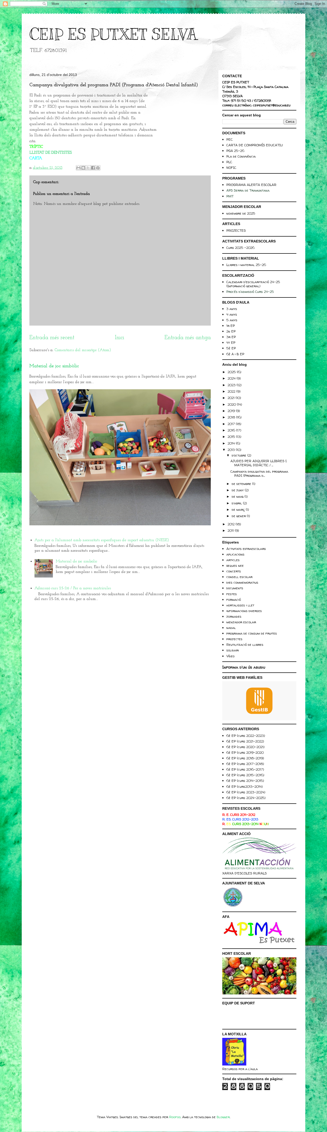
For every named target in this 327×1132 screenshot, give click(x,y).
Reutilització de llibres (244, 644)
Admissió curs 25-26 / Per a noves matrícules (72, 588)
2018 (232, 417)
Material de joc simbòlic (54, 366)
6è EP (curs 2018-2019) (245, 758)
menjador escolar (241, 622)
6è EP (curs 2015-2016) (245, 775)
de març (239, 509)
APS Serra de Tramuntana (248, 190)
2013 (232, 449)
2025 (232, 372)
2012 (232, 524)
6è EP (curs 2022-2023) (245, 735)
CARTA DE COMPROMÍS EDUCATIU (254, 145)
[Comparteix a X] (88, 167)
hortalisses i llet (240, 605)
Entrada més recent (51, 338)
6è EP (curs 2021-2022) (245, 741)
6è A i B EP (235, 354)
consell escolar (239, 576)
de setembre (242, 483)
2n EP (231, 331)
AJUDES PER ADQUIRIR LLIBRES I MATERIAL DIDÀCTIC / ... (258, 463)
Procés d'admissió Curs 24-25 (250, 291)
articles (233, 560)
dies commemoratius (242, 582)
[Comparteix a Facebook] (93, 167)
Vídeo (230, 656)
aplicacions (235, 554)
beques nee (235, 565)
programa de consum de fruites (251, 633)
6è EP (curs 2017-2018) (245, 763)
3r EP (231, 337)
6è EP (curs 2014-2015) (245, 780)
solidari (232, 650)
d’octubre (239, 455)
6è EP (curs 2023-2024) (245, 792)
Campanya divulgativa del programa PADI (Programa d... (259, 473)
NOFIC (231, 167)
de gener (239, 516)
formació (233, 599)
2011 (231, 530)
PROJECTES (236, 230)
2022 (232, 391)
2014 (232, 443)
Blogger (223, 1117)
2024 (232, 378)
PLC (229, 162)
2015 (232, 436)
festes (231, 594)
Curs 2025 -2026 (240, 247)
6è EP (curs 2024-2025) (245, 797)
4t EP (230, 342)
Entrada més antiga (188, 338)
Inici (119, 338)
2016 (232, 430)
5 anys (231, 320)
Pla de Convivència (241, 156)
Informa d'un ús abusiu (243, 667)
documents (234, 588)
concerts (233, 571)
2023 (232, 385)
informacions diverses (244, 610)
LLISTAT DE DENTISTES (50, 153)
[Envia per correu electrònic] (78, 167)
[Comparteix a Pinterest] (97, 167)
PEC (229, 139)
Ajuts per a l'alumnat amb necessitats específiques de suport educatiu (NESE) (101, 540)
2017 (232, 423)
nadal (231, 627)
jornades (233, 616)
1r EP (230, 325)
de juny (238, 490)
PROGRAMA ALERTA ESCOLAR (251, 184)
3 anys (231, 308)
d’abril (237, 503)
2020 (232, 404)
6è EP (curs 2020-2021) (245, 747)
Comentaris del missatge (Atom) (83, 350)
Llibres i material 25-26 (246, 264)
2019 (232, 410)
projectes (234, 639)
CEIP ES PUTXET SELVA (113, 34)
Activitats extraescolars (246, 548)
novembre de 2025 (240, 213)
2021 (232, 397)
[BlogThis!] (83, 167)
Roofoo (175, 1117)
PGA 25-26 (235, 150)
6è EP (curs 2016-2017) (245, 769)
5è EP (231, 348)
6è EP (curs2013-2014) (244, 786)
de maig (238, 496)
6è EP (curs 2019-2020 (245, 752)
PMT (229, 196)
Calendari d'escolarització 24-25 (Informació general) (253, 284)
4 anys (231, 314)
